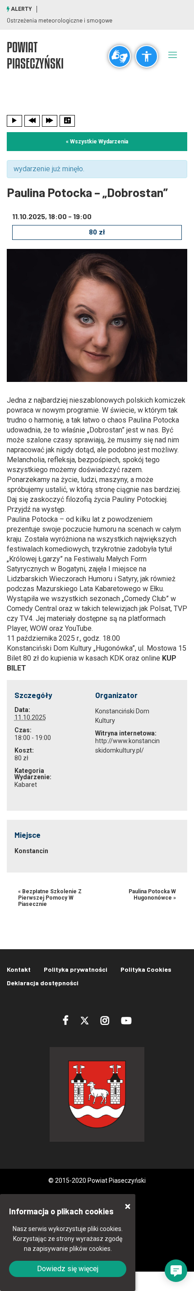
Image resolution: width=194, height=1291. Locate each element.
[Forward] (49, 121)
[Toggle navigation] (172, 54)
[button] (176, 1270)
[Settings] (67, 121)
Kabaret (25, 784)
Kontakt (19, 969)
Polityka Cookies (145, 969)
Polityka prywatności (75, 969)
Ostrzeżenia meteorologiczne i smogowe (59, 20)
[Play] (14, 121)
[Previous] (32, 121)
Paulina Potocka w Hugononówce (152, 894)
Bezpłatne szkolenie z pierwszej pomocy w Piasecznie (50, 897)
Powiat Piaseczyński (35, 55)
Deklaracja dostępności (43, 983)
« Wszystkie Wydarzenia (97, 141)
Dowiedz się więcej (67, 1268)
